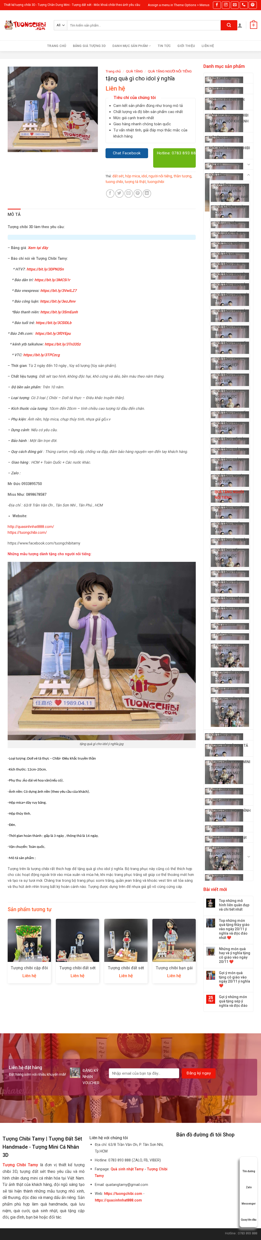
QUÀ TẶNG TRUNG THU (229, 611)
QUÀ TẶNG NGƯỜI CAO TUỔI (229, 478)
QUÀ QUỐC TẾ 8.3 (229, 233)
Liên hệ (208, 46)
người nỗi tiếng (160, 176)
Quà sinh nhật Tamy (127, 1169)
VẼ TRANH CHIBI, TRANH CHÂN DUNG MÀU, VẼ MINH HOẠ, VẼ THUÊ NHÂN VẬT (225, 856)
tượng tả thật (135, 182)
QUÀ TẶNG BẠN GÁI (230, 285)
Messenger (249, 1203)
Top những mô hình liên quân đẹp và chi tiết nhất (234, 905)
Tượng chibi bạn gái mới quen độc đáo (174, 970)
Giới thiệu (186, 46)
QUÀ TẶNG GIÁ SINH (231, 450)
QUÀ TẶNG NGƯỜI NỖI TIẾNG (229, 495)
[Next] (195, 953)
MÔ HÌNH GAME (221, 137)
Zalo (249, 1187)
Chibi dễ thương (222, 88)
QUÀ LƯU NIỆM (227, 223)
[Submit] (229, 25)
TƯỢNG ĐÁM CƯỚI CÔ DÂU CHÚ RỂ (229, 675)
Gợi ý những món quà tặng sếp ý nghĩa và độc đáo (233, 1001)
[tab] (14, 214)
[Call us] (244, 5)
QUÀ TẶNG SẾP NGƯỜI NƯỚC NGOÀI (227, 556)
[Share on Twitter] (119, 193)
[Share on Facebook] (110, 193)
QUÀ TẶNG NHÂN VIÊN (229, 526)
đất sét (118, 176)
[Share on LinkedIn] (147, 193)
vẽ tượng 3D (218, 876)
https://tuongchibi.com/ (27, 532)
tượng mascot (226, 689)
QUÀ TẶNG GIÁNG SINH (229, 462)
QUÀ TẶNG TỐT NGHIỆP (227, 585)
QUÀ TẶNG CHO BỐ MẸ (230, 346)
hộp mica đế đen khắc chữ (227, 102)
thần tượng (182, 176)
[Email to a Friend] (128, 193)
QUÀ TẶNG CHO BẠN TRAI (231, 330)
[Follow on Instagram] (226, 5)
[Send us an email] (235, 5)
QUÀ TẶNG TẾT (227, 572)
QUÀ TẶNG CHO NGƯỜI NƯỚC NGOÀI (227, 397)
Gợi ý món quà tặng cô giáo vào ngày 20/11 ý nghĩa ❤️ (234, 979)
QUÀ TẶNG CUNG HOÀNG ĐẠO (228, 426)
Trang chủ (56, 46)
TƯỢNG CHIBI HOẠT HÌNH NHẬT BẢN (230, 813)
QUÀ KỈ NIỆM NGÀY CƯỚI (230, 210)
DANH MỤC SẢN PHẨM (130, 46)
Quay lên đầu (248, 1219)
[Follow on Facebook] (217, 5)
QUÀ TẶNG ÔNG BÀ (230, 540)
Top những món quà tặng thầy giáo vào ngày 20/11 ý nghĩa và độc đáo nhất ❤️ (234, 929)
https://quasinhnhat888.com (118, 1200)
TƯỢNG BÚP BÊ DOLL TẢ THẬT (228, 748)
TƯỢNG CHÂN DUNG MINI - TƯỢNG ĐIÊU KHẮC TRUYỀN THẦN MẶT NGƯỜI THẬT (229, 770)
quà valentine (226, 625)
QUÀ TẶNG (217, 175)
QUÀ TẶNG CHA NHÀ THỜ (231, 298)
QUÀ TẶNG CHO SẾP (231, 413)
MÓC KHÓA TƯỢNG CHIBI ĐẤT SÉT (229, 151)
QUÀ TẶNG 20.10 (228, 264)
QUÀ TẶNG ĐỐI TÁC (230, 439)
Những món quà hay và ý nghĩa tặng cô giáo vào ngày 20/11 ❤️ (234, 955)
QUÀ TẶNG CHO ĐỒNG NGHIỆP (227, 362)
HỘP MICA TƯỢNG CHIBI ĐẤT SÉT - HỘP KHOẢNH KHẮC (229, 121)
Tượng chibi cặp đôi (225, 789)
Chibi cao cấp (220, 78)
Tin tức (164, 46)
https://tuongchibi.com (123, 1194)
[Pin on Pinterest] (138, 193)
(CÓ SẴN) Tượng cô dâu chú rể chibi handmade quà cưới (231, 191)
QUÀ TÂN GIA (225, 254)
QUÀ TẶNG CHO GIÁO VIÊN (227, 378)
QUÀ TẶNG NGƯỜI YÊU (229, 510)
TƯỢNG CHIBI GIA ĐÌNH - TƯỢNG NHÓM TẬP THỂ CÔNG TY (229, 653)
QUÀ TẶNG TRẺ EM (230, 598)
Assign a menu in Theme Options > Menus (179, 5)
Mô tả (14, 214)
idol (144, 176)
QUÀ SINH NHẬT (228, 243)
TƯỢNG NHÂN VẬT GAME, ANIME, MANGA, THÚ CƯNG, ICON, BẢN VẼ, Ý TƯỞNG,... (231, 710)
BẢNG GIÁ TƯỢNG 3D (89, 46)
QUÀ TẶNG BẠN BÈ (230, 274)
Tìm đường (248, 1171)
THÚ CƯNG (223, 635)
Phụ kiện (216, 164)
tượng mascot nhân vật (227, 837)
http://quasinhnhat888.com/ (31, 527)
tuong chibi (114, 182)
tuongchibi (155, 182)
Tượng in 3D (218, 827)
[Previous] (8, 953)
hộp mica (132, 176)
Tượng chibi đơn (222, 800)
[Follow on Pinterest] (253, 5)
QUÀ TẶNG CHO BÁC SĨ (231, 314)
